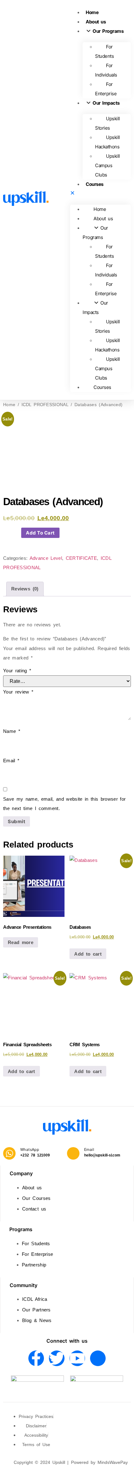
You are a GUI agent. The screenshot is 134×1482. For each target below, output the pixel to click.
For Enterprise (106, 89)
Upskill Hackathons (107, 142)
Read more (20, 942)
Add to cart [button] (88, 954)
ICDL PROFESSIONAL (45, 404)
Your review (18, 691)
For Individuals (106, 70)
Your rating (17, 670)
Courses (94, 184)
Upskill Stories (107, 123)
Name (11, 731)
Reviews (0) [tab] (25, 588)
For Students (104, 51)
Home (92, 12)
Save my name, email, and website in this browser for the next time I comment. (64, 803)
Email (11, 760)
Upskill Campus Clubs (107, 165)
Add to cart (40, 533)
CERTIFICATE (81, 558)
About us (96, 22)
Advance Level (46, 558)
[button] (100, 193)
